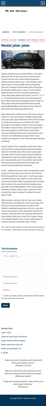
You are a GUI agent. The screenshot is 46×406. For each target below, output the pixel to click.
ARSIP (5, 353)
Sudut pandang (19, 32)
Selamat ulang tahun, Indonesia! (14, 337)
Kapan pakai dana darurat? (12, 345)
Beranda (5, 32)
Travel (42, 40)
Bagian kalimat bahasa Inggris (13, 341)
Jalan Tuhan (6, 333)
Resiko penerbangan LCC (11, 349)
